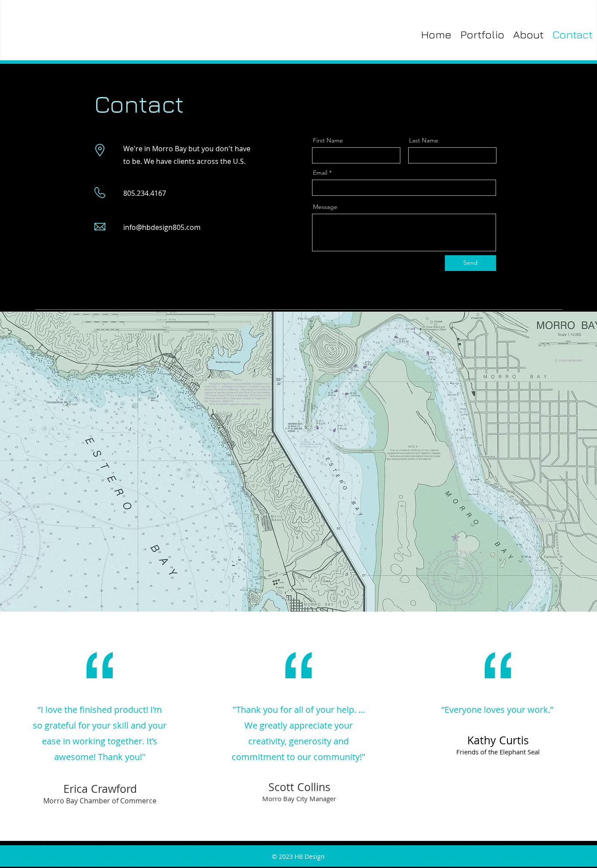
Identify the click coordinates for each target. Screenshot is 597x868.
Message (325, 207)
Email (320, 173)
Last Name (423, 140)
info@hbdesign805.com (162, 227)
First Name (328, 140)
